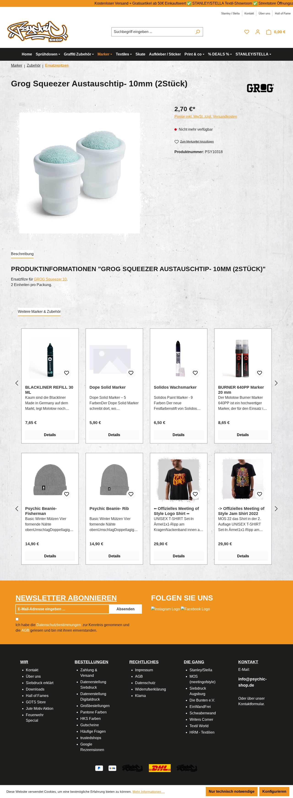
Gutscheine (89, 725)
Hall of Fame (283, 13)
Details (50, 435)
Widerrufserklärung (150, 689)
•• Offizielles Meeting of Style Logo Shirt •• (176, 511)
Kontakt (249, 13)
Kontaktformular (251, 704)
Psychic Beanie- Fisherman (41, 511)
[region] (88, 173)
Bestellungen (91, 662)
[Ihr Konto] (257, 31)
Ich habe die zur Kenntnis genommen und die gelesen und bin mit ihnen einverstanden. (72, 627)
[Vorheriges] (16, 383)
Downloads (35, 689)
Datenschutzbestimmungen (58, 625)
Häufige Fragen (93, 731)
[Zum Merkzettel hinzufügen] (66, 373)
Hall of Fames (37, 696)
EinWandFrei (200, 707)
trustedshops (90, 738)
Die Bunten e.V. (202, 700)
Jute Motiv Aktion (39, 708)
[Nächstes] (276, 383)
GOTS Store (36, 702)
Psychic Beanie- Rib (109, 508)
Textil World (199, 726)
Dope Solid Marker (108, 387)
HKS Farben (90, 719)
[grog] (260, 87)
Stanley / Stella (230, 13)
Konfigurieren (274, 791)
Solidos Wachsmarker (175, 387)
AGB (25, 630)
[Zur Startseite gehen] (39, 31)
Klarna (140, 696)
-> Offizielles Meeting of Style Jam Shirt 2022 (241, 511)
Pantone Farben (93, 712)
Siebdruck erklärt (39, 683)
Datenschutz (145, 683)
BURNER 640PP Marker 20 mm (241, 390)
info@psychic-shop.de (252, 682)
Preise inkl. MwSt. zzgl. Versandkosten (205, 116)
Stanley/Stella (201, 670)
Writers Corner (201, 719)
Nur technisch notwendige (232, 791)
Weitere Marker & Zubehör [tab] (39, 312)
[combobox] (152, 31)
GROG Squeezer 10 (50, 279)
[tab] (22, 254)
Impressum (144, 670)
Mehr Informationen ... (149, 791)
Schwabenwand (203, 713)
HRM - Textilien (202, 732)
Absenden (126, 609)
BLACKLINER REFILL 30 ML (49, 390)
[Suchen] (197, 31)
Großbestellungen (95, 706)
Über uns (264, 13)
